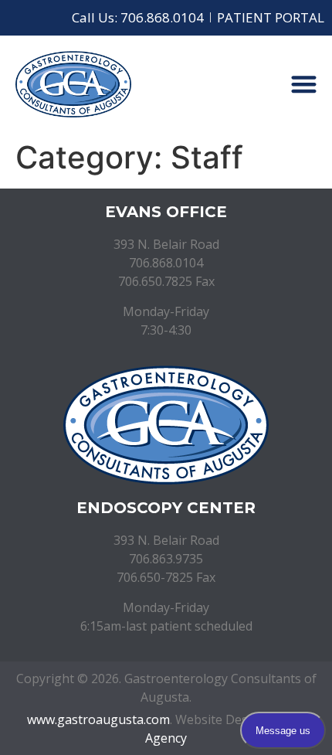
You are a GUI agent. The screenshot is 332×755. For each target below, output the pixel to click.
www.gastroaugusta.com (98, 719)
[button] (304, 84)
